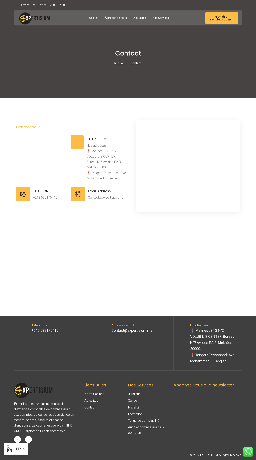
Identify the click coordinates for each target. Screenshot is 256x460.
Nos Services (161, 18)
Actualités (139, 18)
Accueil (93, 18)
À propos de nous (116, 18)
